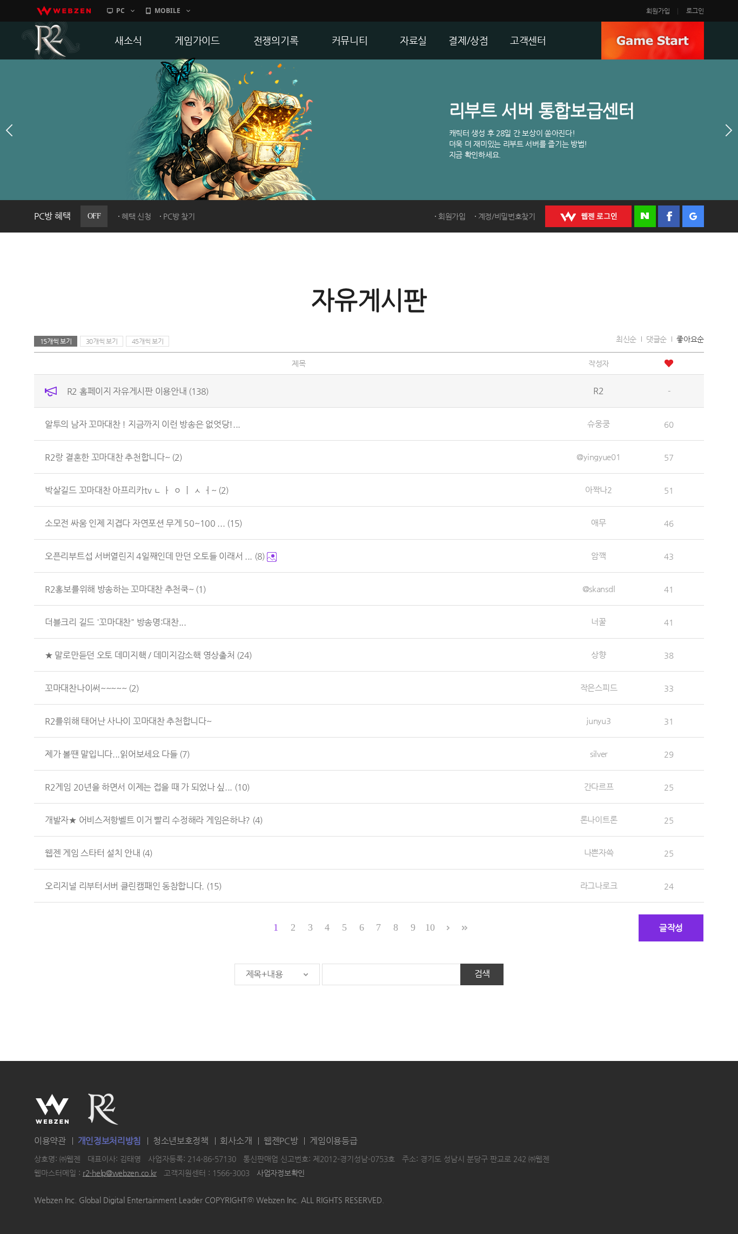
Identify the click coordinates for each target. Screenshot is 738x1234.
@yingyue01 (598, 456)
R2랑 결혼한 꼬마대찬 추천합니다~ (113, 457)
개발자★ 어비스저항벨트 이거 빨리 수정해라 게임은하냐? (154, 820)
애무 (598, 522)
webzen (64, 11)
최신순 (626, 339)
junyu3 (598, 720)
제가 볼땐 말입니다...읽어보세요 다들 (117, 754)
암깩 (598, 555)
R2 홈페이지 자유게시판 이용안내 (138, 391)
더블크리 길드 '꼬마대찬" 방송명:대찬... (115, 622)
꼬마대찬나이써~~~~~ (92, 688)
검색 (482, 973)
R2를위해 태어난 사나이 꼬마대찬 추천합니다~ (128, 721)
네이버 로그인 (645, 216)
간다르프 (599, 786)
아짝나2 (598, 489)
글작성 (671, 928)
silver (598, 753)
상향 (598, 654)
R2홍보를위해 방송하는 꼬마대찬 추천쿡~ (125, 589)
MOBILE (167, 10)
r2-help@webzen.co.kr (120, 1173)
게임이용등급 (333, 1141)
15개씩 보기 (56, 341)
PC (120, 10)
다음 (728, 130)
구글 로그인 (693, 216)
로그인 (695, 11)
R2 (51, 40)
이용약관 (50, 1141)
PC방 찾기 (178, 216)
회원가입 (658, 11)
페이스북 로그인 (669, 216)
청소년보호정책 (181, 1141)
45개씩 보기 (148, 341)
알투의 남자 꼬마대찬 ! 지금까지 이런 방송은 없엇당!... (142, 424)
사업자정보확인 (281, 1173)
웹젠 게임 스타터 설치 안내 (98, 853)
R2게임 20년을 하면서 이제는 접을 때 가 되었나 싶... (147, 787)
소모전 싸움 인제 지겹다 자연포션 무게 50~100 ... (143, 523)
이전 (9, 130)
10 (429, 927)
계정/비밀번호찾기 (506, 216)
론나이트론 (599, 819)
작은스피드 (599, 687)
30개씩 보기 (102, 341)
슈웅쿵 (598, 423)
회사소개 (236, 1141)
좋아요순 (690, 339)
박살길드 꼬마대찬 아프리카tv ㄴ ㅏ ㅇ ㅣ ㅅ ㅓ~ (137, 490)
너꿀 (598, 621)
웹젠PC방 (281, 1141)
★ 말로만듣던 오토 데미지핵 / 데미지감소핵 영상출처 (148, 655)
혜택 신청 (136, 216)
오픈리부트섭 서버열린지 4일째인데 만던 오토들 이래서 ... (155, 556)
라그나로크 (599, 885)
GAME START (652, 40)
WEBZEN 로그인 (588, 216)
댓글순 (656, 339)
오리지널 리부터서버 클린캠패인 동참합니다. (133, 886)
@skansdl (598, 588)
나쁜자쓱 (599, 852)
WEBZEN (52, 1109)
